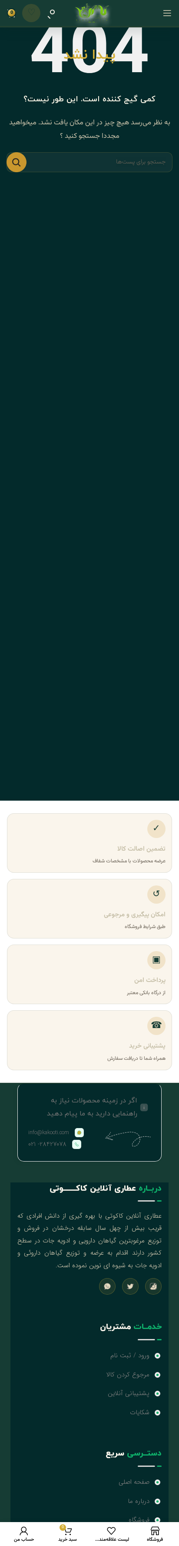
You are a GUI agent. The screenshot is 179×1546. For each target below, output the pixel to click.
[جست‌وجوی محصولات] (51, 13)
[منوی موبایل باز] (167, 13)
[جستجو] (17, 162)
